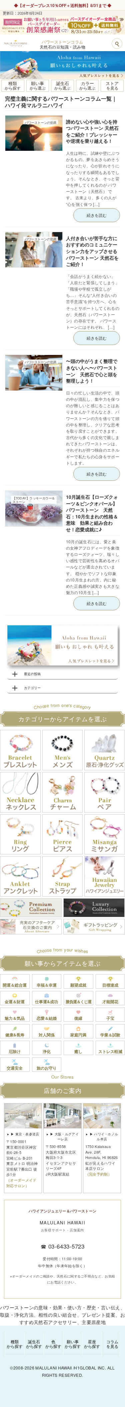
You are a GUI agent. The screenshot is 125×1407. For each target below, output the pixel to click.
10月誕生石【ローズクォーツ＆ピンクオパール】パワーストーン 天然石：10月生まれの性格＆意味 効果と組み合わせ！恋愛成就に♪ (92, 513)
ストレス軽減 (110, 1051)
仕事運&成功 (46, 1002)
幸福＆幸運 (47, 985)
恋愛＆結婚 (47, 1018)
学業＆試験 (110, 1035)
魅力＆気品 (15, 1018)
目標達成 (110, 985)
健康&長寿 (14, 1035)
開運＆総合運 (15, 985)
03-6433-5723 (66, 1246)
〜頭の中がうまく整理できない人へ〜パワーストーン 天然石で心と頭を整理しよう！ (91, 371)
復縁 (78, 1018)
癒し (78, 1051)
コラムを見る (112, 1344)
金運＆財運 (15, 1002)
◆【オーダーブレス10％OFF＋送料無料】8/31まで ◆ (62, 5)
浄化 (47, 1051)
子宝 (110, 1018)
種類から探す (15, 1344)
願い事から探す (73, 1344)
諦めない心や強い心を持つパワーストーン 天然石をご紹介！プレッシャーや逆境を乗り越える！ (92, 131)
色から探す (53, 1344)
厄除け (15, 1051)
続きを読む (97, 215)
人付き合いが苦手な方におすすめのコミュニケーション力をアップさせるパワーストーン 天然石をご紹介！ (92, 251)
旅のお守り (47, 1068)
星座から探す (92, 1344)
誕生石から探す (34, 1344)
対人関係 (47, 1035)
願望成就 (78, 985)
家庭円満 (78, 1035)
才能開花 (110, 1002)
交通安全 (15, 1068)
